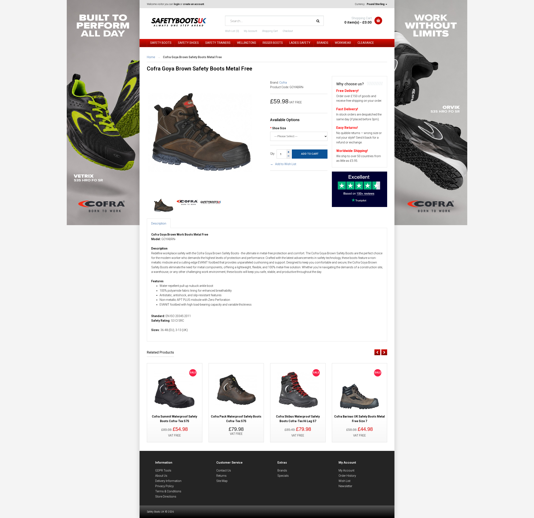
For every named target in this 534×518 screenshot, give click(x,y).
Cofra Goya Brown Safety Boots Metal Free (192, 57)
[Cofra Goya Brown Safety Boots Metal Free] (200, 183)
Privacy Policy (164, 486)
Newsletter (345, 486)
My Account (250, 31)
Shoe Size (279, 128)
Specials (283, 475)
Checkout (288, 31)
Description (158, 223)
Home (151, 57)
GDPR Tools (163, 470)
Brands (282, 470)
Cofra (283, 82)
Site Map (222, 481)
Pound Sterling (376, 4)
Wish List (344, 481)
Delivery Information (168, 481)
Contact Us (223, 470)
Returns (221, 475)
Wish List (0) (232, 31)
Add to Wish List (285, 164)
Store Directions (165, 496)
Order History (347, 475)
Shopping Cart (270, 31)
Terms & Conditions (168, 491)
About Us (161, 475)
